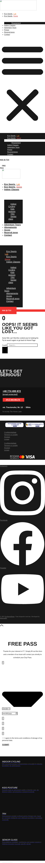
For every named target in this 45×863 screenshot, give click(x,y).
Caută (4, 345)
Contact (7, 34)
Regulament (16, 23)
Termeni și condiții (11, 435)
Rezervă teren (9, 32)
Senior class (12, 217)
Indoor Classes (9, 25)
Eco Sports (10, 14)
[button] (22, 82)
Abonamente (10, 227)
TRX (12, 214)
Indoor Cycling (12, 205)
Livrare (6, 439)
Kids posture (11, 210)
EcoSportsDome (10, 616)
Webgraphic (3, 618)
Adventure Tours (10, 28)
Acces (9, 296)
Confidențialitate (10, 432)
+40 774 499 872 (12, 391)
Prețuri (6, 30)
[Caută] (5, 350)
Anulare (7, 437)
